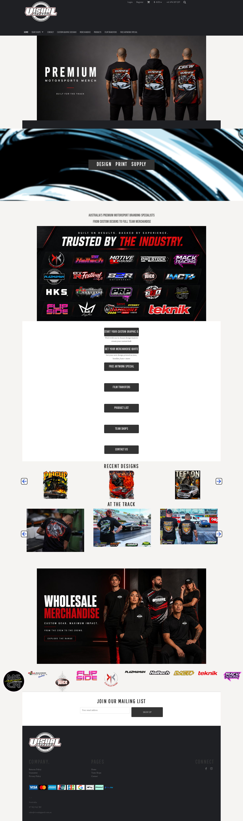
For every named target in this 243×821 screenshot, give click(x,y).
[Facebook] (206, 768)
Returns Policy (35, 769)
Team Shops (96, 772)
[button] (158, 2)
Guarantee (33, 772)
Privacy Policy (35, 776)
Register (139, 2)
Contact (94, 776)
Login (130, 2)
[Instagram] (211, 768)
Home (93, 769)
